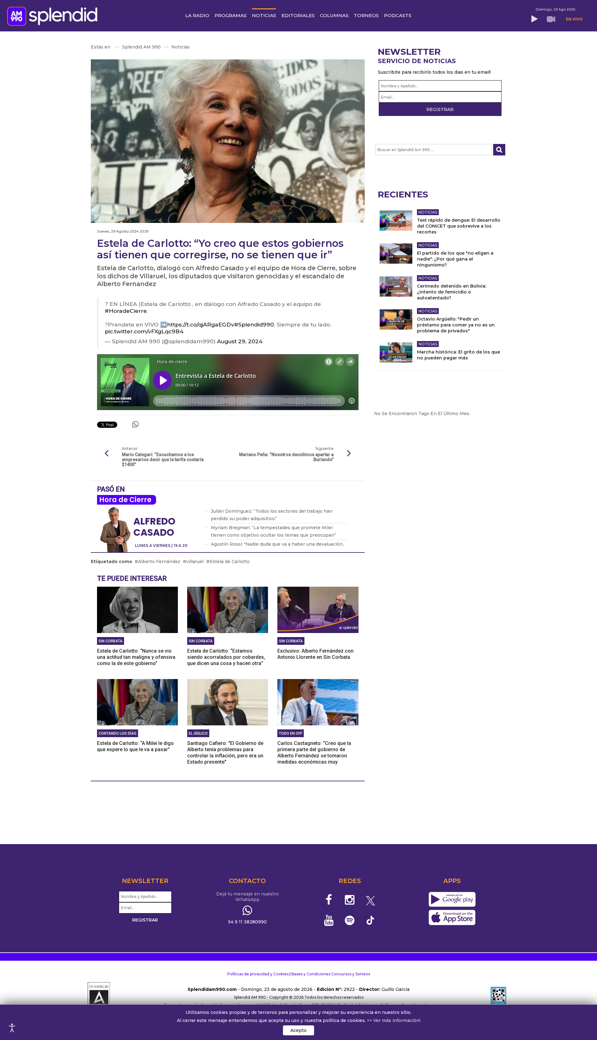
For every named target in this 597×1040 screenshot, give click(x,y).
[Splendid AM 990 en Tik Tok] (370, 920)
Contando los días (118, 733)
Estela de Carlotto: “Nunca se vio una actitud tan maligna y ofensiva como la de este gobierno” (136, 657)
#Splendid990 (254, 324)
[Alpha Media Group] (99, 997)
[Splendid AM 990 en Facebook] (329, 899)
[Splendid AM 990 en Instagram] (349, 899)
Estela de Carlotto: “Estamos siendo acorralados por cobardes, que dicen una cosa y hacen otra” (226, 657)
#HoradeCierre (126, 310)
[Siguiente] (349, 453)
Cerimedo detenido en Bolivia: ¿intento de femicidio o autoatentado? (451, 292)
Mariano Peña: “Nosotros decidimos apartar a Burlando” (286, 457)
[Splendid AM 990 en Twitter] (370, 899)
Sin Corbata (111, 641)
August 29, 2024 (239, 341)
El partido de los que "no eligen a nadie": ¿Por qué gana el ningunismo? (455, 259)
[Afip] (498, 997)
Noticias (428, 212)
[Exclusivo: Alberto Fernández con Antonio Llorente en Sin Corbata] (317, 609)
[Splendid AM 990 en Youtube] (329, 920)
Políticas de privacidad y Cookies (258, 974)
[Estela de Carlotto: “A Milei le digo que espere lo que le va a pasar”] (137, 702)
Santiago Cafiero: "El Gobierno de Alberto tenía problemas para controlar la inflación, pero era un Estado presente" (225, 752)
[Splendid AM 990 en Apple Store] (452, 918)
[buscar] (499, 149)
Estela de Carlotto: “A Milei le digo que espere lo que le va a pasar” (135, 746)
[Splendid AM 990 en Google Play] (452, 900)
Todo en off (290, 733)
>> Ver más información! (393, 1020)
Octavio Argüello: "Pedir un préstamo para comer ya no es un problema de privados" (456, 325)
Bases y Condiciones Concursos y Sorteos (330, 974)
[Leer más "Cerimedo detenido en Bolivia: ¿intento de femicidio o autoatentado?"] (396, 286)
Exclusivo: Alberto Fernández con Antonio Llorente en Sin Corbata (315, 654)
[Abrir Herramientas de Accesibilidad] (12, 1027)
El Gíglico (198, 733)
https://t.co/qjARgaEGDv (200, 324)
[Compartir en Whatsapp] (135, 424)
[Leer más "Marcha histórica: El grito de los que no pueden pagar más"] (396, 352)
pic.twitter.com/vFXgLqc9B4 (144, 331)
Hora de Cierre (125, 500)
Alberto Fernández (159, 561)
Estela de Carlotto (230, 561)
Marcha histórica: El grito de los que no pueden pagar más (458, 355)
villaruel (195, 561)
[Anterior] (106, 453)
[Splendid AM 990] (54, 15)
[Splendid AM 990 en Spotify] (349, 920)
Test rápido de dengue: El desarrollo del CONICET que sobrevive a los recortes (458, 226)
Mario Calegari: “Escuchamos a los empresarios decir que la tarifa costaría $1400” (163, 459)
